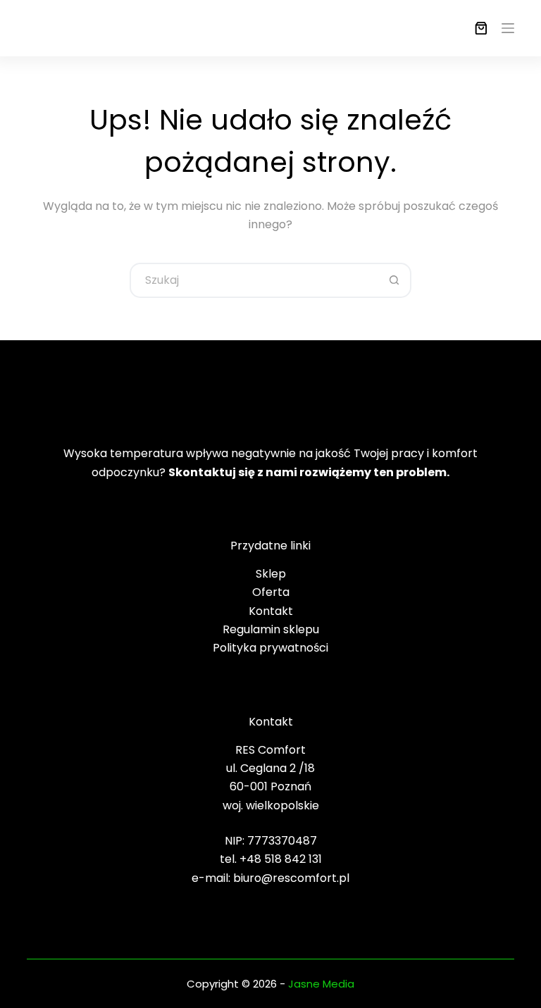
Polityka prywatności (270, 648)
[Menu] (508, 28)
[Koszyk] (478, 28)
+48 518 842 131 (281, 859)
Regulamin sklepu (271, 629)
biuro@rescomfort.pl (291, 878)
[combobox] (254, 280)
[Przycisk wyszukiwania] (394, 280)
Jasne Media (321, 983)
